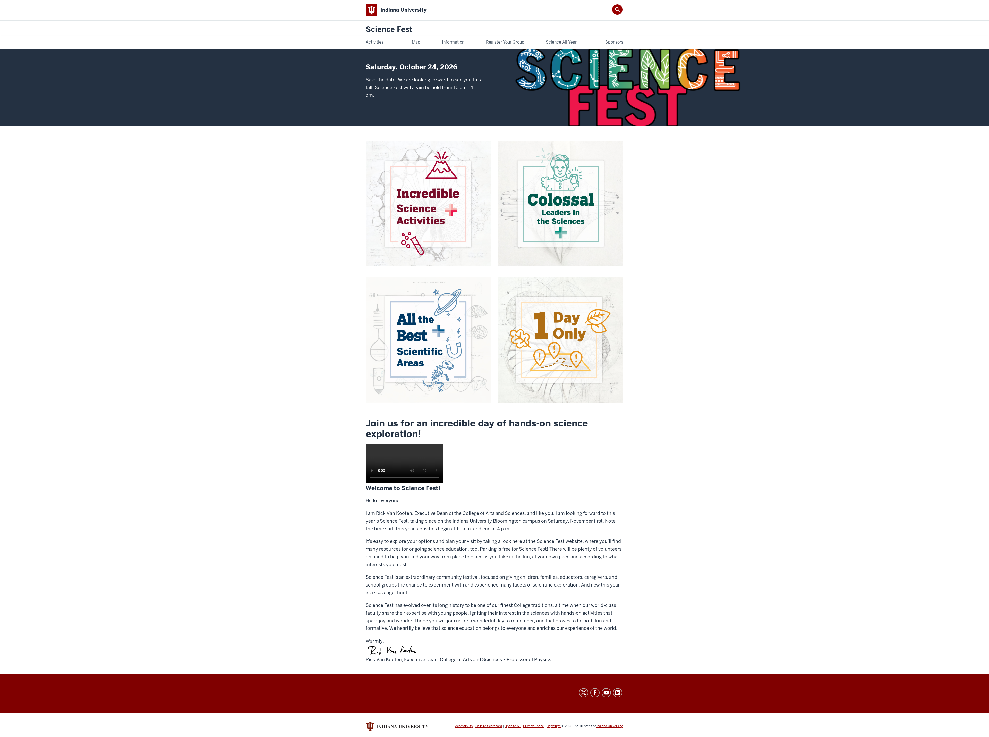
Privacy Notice (533, 726)
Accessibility (464, 726)
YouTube (606, 692)
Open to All (513, 726)
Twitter (583, 692)
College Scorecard (488, 726)
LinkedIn (617, 692)
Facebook (595, 692)
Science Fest (389, 29)
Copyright (554, 726)
